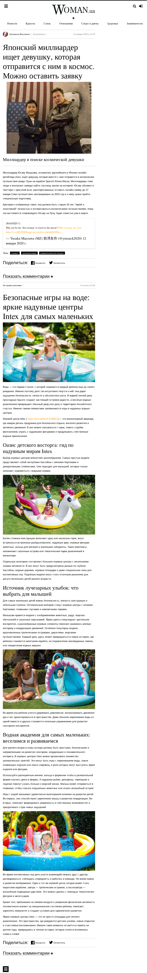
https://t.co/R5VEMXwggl (19, 232)
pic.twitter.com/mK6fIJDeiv (47, 232)
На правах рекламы (12, 285)
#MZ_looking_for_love (70, 227)
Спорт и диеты (90, 23)
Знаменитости (135, 23)
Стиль (47, 23)
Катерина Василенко (19, 34)
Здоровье (112, 23)
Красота (30, 23)
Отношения (66, 23)
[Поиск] (134, 6)
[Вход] (141, 6)
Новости (12, 23)
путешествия (29, 253)
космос (14, 253)
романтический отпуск (52, 253)
